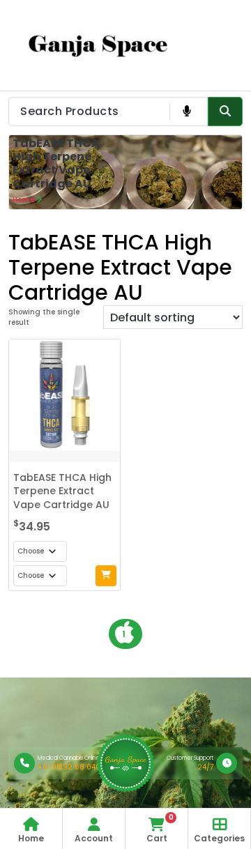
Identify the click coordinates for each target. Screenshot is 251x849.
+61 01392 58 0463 (71, 767)
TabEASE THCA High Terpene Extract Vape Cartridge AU (62, 491)
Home (24, 199)
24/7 (205, 767)
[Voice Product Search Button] (186, 111)
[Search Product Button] (225, 111)
